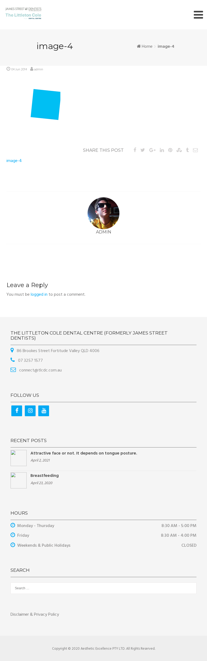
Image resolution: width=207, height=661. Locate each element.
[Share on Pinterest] (170, 150)
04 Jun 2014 (19, 69)
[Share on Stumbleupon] (179, 150)
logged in (39, 294)
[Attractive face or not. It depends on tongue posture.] (19, 458)
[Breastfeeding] (19, 480)
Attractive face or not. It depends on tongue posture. (83, 453)
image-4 (14, 160)
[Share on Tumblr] (187, 150)
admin (38, 69)
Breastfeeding (44, 475)
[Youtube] (43, 410)
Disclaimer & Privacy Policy (35, 614)
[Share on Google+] (152, 150)
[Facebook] (16, 410)
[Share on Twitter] (142, 150)
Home (147, 46)
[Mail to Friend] (195, 150)
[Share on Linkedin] (162, 150)
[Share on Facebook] (134, 150)
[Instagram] (30, 410)
